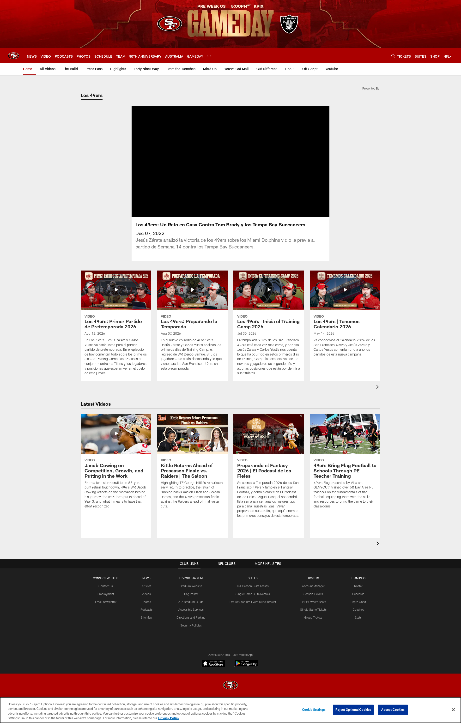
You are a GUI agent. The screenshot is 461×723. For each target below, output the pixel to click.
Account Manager (313, 586)
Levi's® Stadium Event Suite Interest (253, 601)
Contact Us (105, 586)
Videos (146, 594)
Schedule (358, 594)
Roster (358, 586)
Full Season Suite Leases (253, 586)
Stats (358, 617)
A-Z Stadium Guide (190, 601)
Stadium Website (191, 586)
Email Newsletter (105, 601)
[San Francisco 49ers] (230, 685)
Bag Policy (191, 594)
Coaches (358, 609)
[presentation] (378, 387)
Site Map (146, 617)
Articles (146, 586)
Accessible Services (191, 609)
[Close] (453, 709)
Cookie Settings (314, 709)
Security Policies (191, 625)
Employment (105, 594)
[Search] (393, 56)
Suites (253, 578)
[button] (215, 161)
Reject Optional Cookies (353, 709)
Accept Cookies (393, 709)
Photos (146, 601)
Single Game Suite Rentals (253, 594)
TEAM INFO (358, 578)
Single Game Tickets (313, 609)
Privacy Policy (168, 718)
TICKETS (313, 578)
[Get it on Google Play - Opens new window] (246, 666)
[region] (230, 710)
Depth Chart (358, 601)
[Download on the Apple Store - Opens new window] (213, 664)
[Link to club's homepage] (13, 55)
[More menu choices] (209, 56)
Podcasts (146, 609)
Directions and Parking (191, 617)
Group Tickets (313, 617)
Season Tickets (313, 594)
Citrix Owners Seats (313, 601)
